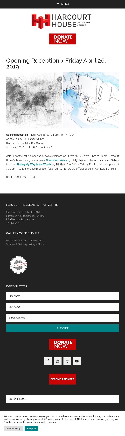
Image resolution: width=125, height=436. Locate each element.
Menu (65, 4)
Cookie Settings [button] (13, 428)
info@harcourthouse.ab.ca (20, 219)
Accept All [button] (31, 428)
